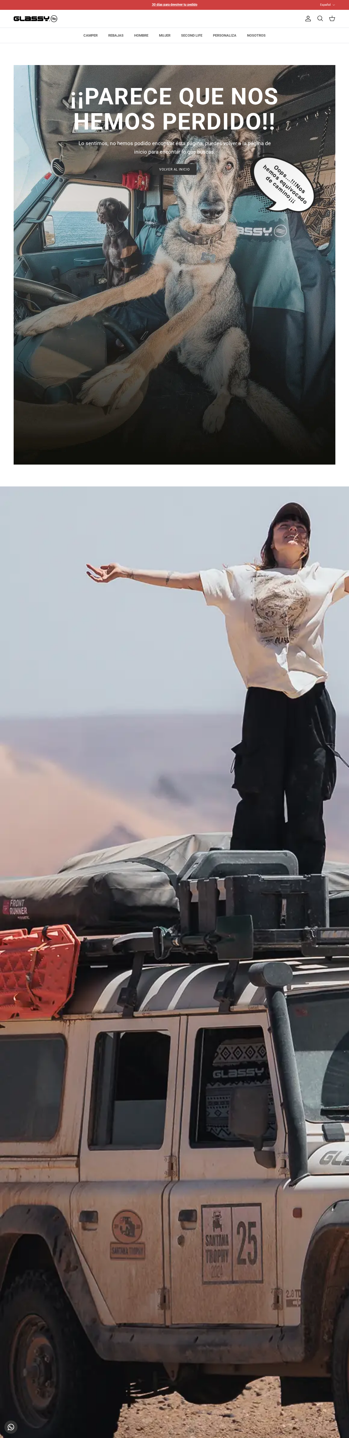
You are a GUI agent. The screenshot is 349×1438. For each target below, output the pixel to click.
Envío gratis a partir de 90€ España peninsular (174, 5)
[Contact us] (10, 1427)
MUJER (164, 35)
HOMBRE (141, 35)
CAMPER (90, 35)
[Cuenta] (307, 18)
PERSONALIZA (224, 35)
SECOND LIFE (191, 35)
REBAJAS (116, 35)
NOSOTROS (256, 35)
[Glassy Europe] (35, 18)
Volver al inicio (174, 169)
